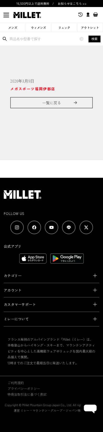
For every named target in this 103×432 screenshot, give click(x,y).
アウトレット (90, 27)
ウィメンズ (38, 27)
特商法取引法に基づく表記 (27, 394)
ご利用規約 (16, 382)
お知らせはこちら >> (72, 3)
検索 (95, 39)
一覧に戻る (51, 102)
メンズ (12, 27)
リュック (64, 27)
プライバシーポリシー (24, 388)
